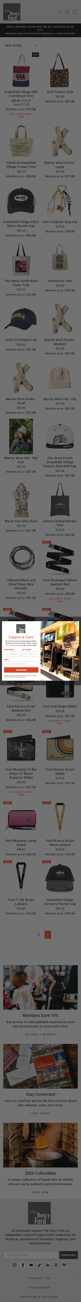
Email (6, 659)
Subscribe (21, 670)
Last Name (26, 649)
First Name (9, 649)
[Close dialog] (76, 623)
